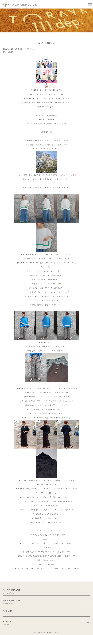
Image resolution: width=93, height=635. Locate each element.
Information (11, 601)
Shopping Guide (13, 591)
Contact (9, 622)
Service (8, 612)
